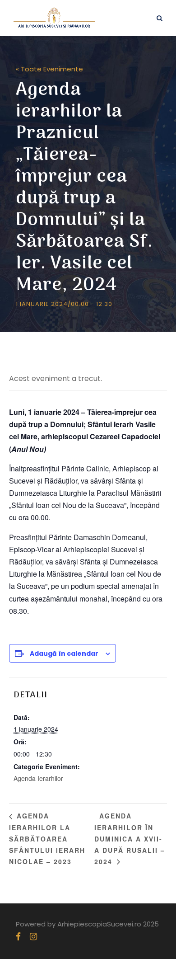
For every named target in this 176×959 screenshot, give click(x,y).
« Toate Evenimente (49, 69)
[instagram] (33, 937)
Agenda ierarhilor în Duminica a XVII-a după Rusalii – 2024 (129, 838)
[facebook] (18, 937)
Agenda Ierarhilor (38, 778)
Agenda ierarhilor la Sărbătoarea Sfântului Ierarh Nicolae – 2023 (47, 838)
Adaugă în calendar (64, 653)
